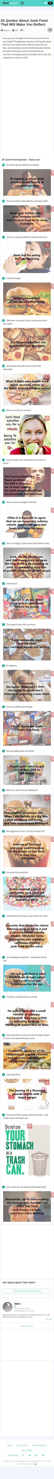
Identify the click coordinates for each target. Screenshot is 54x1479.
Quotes (7, 30)
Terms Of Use (22, 1445)
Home (9, 1445)
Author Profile (26, 1326)
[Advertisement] (27, 87)
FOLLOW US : (13, 1455)
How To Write (27, 1450)
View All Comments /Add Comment (27, 1291)
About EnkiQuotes (39, 1445)
